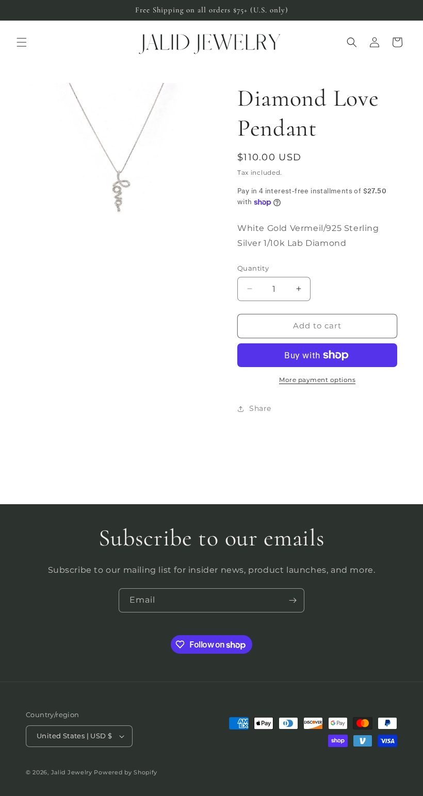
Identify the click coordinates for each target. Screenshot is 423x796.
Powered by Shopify (125, 772)
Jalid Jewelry (71, 772)
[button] (21, 42)
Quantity (253, 268)
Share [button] (260, 408)
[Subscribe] (292, 600)
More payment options (317, 380)
